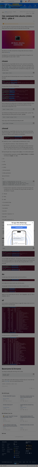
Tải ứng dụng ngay (19, 227)
